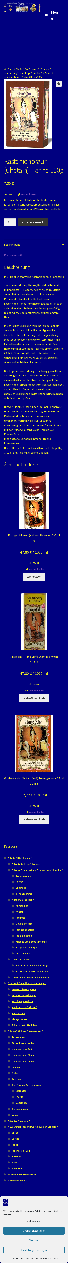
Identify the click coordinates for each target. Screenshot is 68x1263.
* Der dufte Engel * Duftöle (26, 864)
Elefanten (21, 1090)
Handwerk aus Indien (23, 1061)
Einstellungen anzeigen (34, 1250)
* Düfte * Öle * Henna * (27, 69)
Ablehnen (34, 1240)
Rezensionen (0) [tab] (13, 255)
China (15, 1132)
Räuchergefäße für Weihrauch (32, 971)
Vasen (15, 1114)
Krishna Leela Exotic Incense (31, 941)
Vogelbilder (22, 1102)
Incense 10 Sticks (25, 929)
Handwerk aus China (23, 1055)
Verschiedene (23, 953)
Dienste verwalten (33, 1221)
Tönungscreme (24, 893)
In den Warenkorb (33, 222)
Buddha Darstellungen (24, 995)
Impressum (53, 1258)
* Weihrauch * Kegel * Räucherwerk (30, 977)
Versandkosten (29, 194)
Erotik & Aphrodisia (22, 1001)
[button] (59, 84)
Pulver (48, 73)
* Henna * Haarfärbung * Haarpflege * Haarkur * (37, 870)
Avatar (19, 911)
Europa (16, 1138)
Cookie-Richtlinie (17, 1258)
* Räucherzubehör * (22, 959)
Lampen (16, 1067)
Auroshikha (22, 905)
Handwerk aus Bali (22, 1049)
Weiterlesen (34, 576)
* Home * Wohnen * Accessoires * (25, 1031)
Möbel (15, 1073)
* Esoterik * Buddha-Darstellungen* (27, 983)
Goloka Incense (24, 923)
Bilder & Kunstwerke (23, 1043)
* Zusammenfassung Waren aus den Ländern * (33, 1126)
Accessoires (18, 1037)
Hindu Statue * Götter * (24, 1007)
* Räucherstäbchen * (23, 899)
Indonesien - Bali (21, 1150)
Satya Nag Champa (26, 947)
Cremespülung (24, 876)
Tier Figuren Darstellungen (26, 1085)
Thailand (17, 1168)
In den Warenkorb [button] (34, 698)
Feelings (20, 917)
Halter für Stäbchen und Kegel (32, 965)
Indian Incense (24, 935)
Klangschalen (19, 1019)
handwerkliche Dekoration (22, 1174)
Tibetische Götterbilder (24, 1025)
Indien (15, 1144)
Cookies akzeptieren (34, 1230)
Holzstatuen (18, 1013)
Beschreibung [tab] (12, 244)
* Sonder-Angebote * (19, 1120)
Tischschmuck (20, 1108)
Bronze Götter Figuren (24, 989)
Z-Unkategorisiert (17, 1180)
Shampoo (21, 887)
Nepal (15, 1162)
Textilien (16, 1079)
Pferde (19, 1096)
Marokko (16, 1156)
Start (10, 69)
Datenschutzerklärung (36, 1258)
